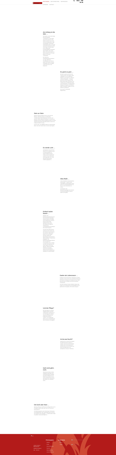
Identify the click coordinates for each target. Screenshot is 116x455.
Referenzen (64, 1)
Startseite (48, 442)
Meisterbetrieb (55, 1)
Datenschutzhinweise (50, 446)
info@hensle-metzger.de (37, 448)
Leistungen (46, 1)
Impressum (48, 448)
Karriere (45, 4)
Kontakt (51, 4)
